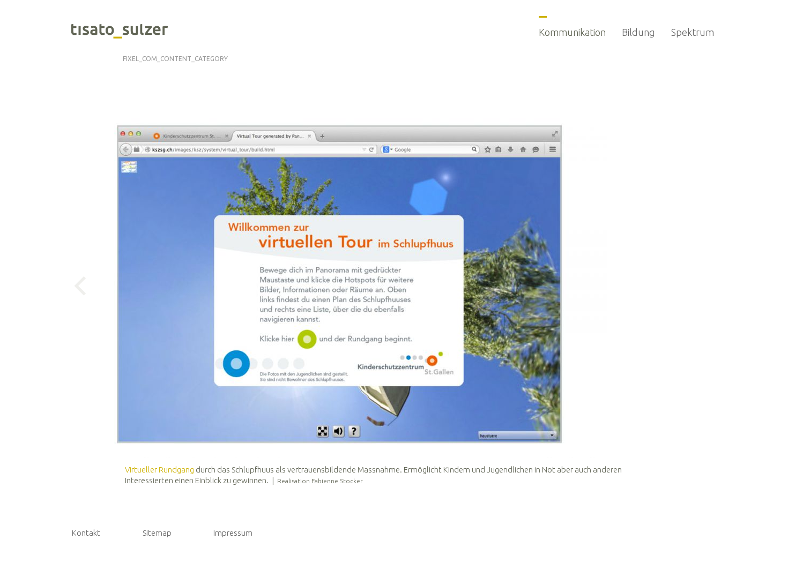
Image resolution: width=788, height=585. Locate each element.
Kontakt (86, 532)
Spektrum (692, 32)
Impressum (232, 532)
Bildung (638, 32)
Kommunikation (572, 32)
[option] (339, 285)
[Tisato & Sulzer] (119, 32)
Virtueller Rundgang (159, 469)
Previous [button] (83, 286)
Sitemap (157, 532)
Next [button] (595, 286)
